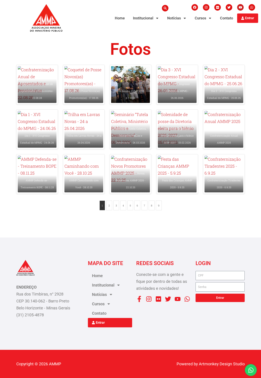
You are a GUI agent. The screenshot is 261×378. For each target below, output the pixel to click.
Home (120, 18)
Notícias (174, 18)
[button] (165, 8)
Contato (226, 18)
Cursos (200, 18)
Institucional (143, 18)
